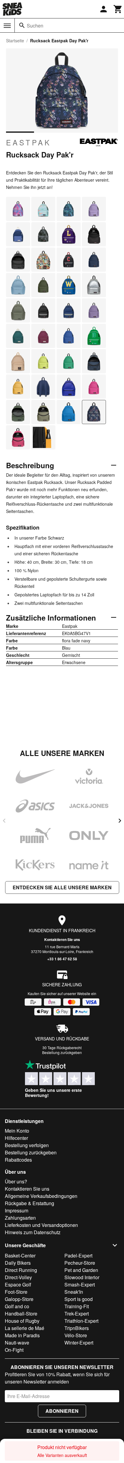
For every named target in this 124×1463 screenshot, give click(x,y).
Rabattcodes (18, 1159)
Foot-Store (16, 1291)
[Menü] (7, 25)
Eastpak (28, 142)
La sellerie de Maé (24, 1328)
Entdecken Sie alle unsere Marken (62, 887)
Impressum (16, 1210)
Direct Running (21, 1270)
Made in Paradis (22, 1335)
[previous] (4, 820)
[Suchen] (22, 25)
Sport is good (78, 1299)
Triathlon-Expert (81, 1320)
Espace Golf (18, 1284)
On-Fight (14, 1349)
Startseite (15, 40)
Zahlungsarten (20, 1217)
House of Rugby (22, 1320)
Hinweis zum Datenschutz (32, 1232)
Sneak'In (73, 1291)
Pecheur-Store (79, 1262)
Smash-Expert (79, 1284)
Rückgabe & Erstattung (29, 1203)
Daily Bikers (18, 1262)
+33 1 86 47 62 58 (62, 959)
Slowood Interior (81, 1277)
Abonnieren (62, 1410)
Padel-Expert (78, 1255)
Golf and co (17, 1306)
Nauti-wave (17, 1342)
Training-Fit (76, 1306)
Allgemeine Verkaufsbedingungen (41, 1195)
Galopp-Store (19, 1299)
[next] (120, 820)
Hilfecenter (16, 1137)
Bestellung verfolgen (27, 1145)
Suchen (35, 25)
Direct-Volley (18, 1277)
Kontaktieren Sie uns (62, 939)
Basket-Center (20, 1255)
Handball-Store (21, 1313)
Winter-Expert (78, 1342)
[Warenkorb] (118, 9)
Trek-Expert (76, 1313)
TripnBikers (76, 1328)
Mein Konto (17, 1130)
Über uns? (16, 1181)
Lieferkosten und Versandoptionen (41, 1224)
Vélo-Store (75, 1335)
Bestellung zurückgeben (62, 1052)
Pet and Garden (81, 1270)
